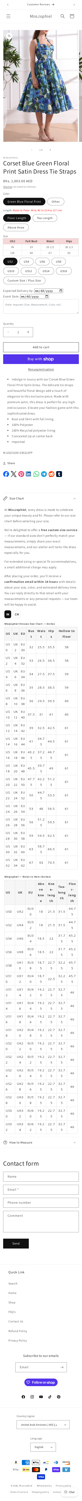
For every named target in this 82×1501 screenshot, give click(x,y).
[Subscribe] (62, 1367)
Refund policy (44, 1485)
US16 (63, 271)
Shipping (7, 186)
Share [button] (11, 463)
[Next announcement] (74, 4)
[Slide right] (50, 149)
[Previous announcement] (7, 4)
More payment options (41, 369)
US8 (58, 261)
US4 (26, 261)
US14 (46, 271)
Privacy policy (63, 1485)
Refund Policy (17, 1331)
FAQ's (12, 1312)
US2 (10, 261)
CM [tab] (17, 614)
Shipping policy (40, 1491)
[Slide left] (31, 149)
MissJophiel (25, 1485)
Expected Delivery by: (18, 291)
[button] (8, 16)
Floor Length (17, 218)
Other (56, 201)
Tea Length (45, 218)
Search (13, 1283)
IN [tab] (7, 614)
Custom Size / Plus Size (24, 280)
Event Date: (11, 296)
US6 (42, 261)
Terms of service (19, 1491)
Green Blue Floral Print (24, 201)
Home (12, 1293)
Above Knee (16, 227)
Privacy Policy (17, 1340)
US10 (11, 271)
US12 (28, 271)
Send (16, 1243)
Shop (11, 1302)
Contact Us (15, 1321)
